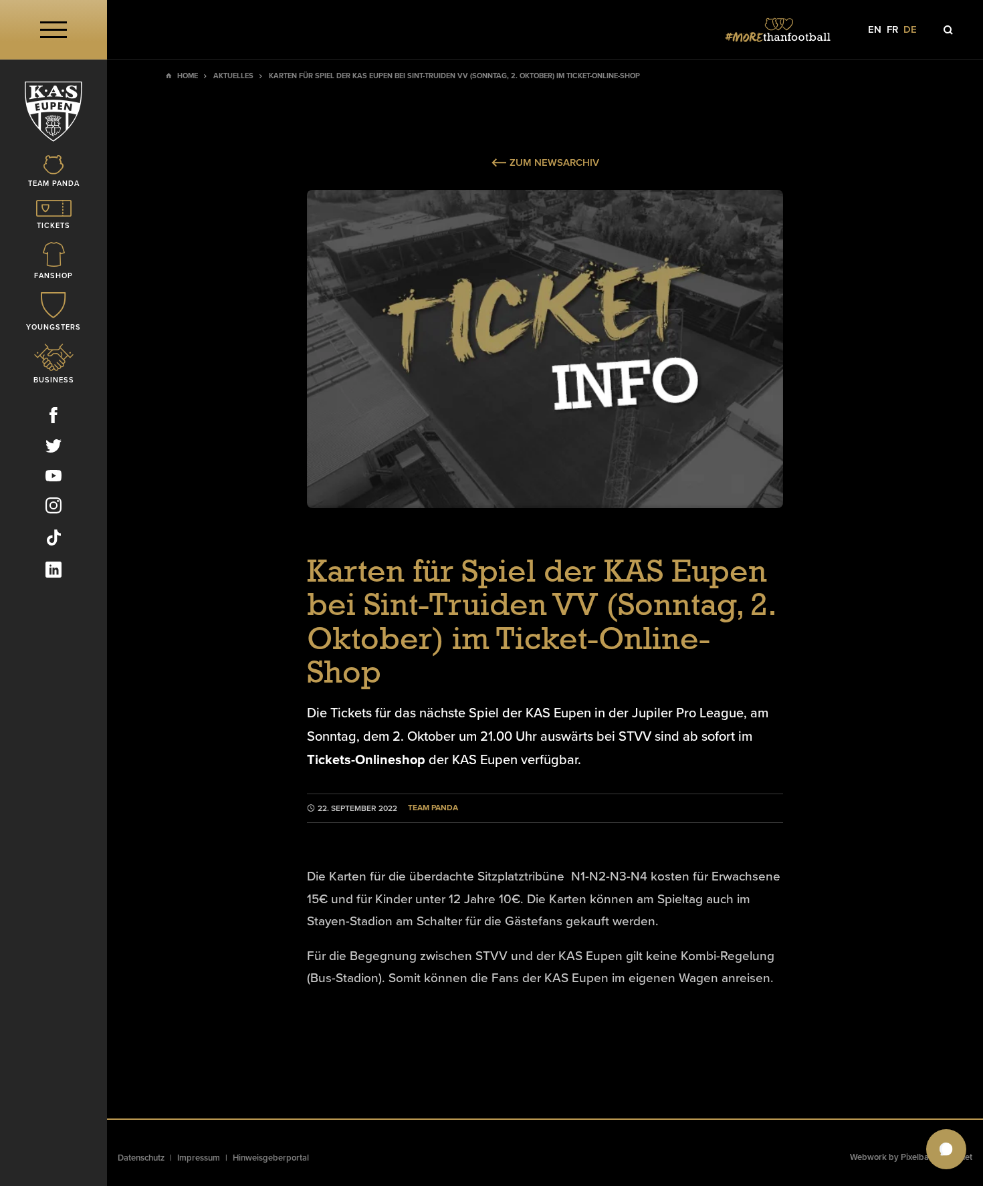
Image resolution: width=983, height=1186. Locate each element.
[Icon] (948, 30)
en (874, 29)
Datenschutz (141, 1158)
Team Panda (433, 808)
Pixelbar (916, 1157)
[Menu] (53, 30)
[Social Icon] (53, 418)
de (910, 29)
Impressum (198, 1158)
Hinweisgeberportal (271, 1158)
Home (187, 76)
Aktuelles (233, 76)
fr (892, 29)
